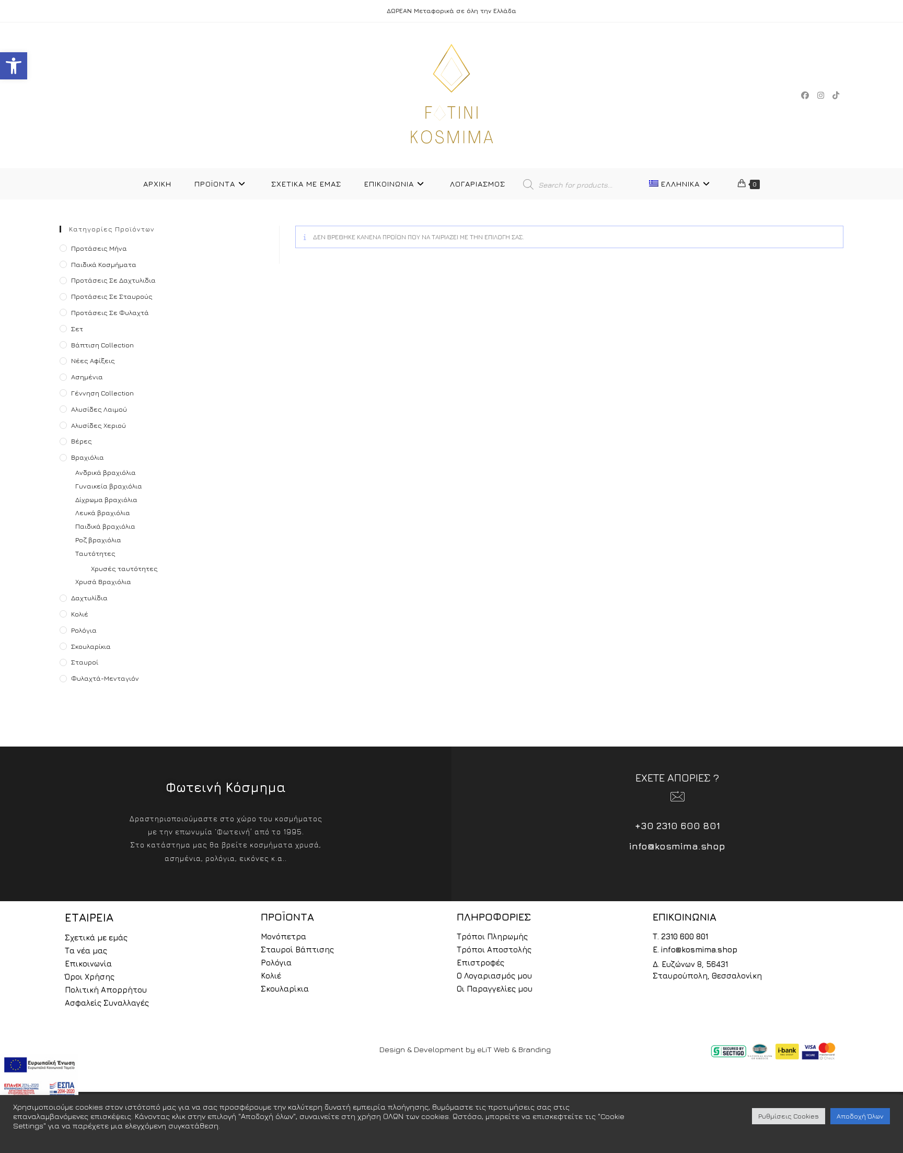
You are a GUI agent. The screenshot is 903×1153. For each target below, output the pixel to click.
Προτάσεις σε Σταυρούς (112, 296)
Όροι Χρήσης (89, 976)
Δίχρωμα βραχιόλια (106, 499)
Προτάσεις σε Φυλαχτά (110, 312)
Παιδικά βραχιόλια (105, 526)
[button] (13, 65)
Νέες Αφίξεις (93, 360)
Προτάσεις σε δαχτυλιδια (113, 280)
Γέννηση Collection (102, 393)
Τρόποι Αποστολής (494, 949)
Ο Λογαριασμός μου (494, 975)
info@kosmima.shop (677, 846)
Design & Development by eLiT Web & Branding (465, 1049)
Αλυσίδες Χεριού (98, 425)
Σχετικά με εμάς (96, 937)
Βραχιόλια (87, 457)
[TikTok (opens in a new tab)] (835, 95)
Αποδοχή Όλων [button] (860, 1116)
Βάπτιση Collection (102, 345)
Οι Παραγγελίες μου (494, 988)
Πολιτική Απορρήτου (106, 989)
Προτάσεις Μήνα (99, 248)
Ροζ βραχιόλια (98, 539)
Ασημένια (87, 376)
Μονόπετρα (283, 936)
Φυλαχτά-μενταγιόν (105, 678)
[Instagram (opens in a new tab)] (820, 95)
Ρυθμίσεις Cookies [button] (788, 1116)
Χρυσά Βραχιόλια (103, 581)
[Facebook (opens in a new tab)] (805, 95)
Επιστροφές (480, 962)
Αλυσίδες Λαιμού (99, 409)
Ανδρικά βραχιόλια (105, 472)
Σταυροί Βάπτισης (297, 949)
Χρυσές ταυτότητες (124, 568)
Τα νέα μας (86, 950)
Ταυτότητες (95, 553)
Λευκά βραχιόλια (102, 512)
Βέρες (81, 441)
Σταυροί (84, 662)
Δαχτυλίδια (89, 597)
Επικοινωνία (88, 963)
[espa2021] (39, 1076)
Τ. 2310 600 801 (680, 936)
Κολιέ (79, 614)
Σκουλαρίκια (91, 646)
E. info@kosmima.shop (695, 949)
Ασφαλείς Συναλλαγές (107, 1002)
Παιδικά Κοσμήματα (103, 264)
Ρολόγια (84, 630)
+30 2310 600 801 (677, 825)
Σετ (77, 328)
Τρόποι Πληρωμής (492, 936)
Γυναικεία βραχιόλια (108, 486)
